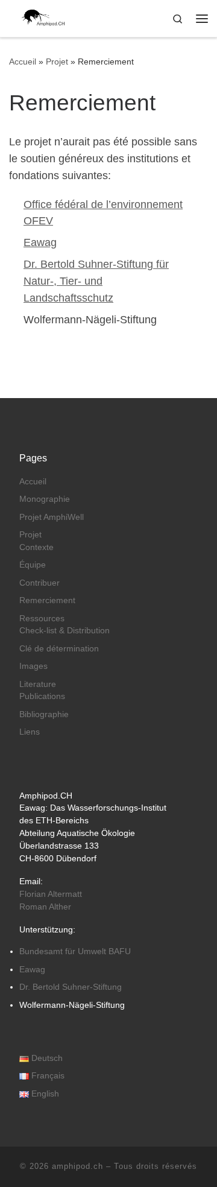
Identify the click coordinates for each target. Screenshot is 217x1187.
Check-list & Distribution (64, 630)
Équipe (32, 564)
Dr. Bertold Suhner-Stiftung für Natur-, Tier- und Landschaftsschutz (96, 281)
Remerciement (47, 600)
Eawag (40, 242)
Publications (42, 696)
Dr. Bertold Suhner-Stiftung (70, 987)
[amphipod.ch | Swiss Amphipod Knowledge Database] (38, 17)
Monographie (44, 499)
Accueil (22, 61)
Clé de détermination (59, 648)
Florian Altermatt (50, 894)
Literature (37, 684)
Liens (29, 731)
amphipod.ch (77, 1166)
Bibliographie (44, 714)
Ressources (41, 618)
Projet (57, 61)
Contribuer (39, 582)
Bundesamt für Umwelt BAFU (75, 951)
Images (33, 666)
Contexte (36, 547)
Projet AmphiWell (51, 517)
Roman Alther (45, 906)
